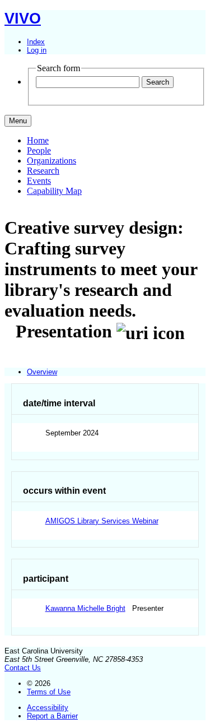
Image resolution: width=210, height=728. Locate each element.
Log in (36, 50)
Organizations (51, 160)
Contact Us (22, 668)
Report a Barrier (52, 716)
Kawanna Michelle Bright (85, 608)
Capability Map (54, 191)
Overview (42, 372)
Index (36, 42)
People (39, 150)
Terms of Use (49, 692)
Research (43, 170)
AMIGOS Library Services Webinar (101, 521)
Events (39, 181)
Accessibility (47, 707)
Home (38, 140)
